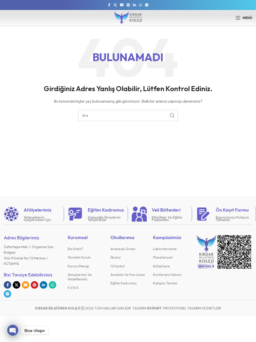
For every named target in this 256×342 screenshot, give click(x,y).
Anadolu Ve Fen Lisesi (127, 274)
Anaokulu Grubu (123, 249)
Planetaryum (163, 257)
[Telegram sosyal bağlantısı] (147, 5)
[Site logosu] (128, 17)
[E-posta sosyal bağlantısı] (121, 5)
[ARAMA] (172, 115)
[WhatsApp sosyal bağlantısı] (141, 5)
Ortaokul (117, 266)
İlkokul (115, 257)
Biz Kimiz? (75, 249)
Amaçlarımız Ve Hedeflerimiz (80, 276)
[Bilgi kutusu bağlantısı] (32, 214)
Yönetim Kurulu (79, 257)
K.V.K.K (73, 287)
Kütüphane (161, 266)
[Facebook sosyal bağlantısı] (109, 5)
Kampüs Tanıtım (165, 283)
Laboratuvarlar (165, 249)
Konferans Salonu (167, 274)
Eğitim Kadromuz (123, 283)
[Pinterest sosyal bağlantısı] (128, 5)
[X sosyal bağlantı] (115, 5)
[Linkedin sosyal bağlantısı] (135, 5)
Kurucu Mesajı (78, 266)
